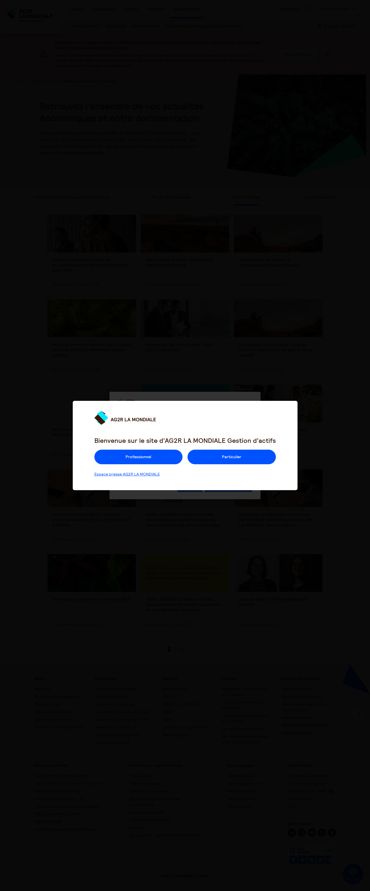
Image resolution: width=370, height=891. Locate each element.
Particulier (231, 456)
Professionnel (138, 456)
